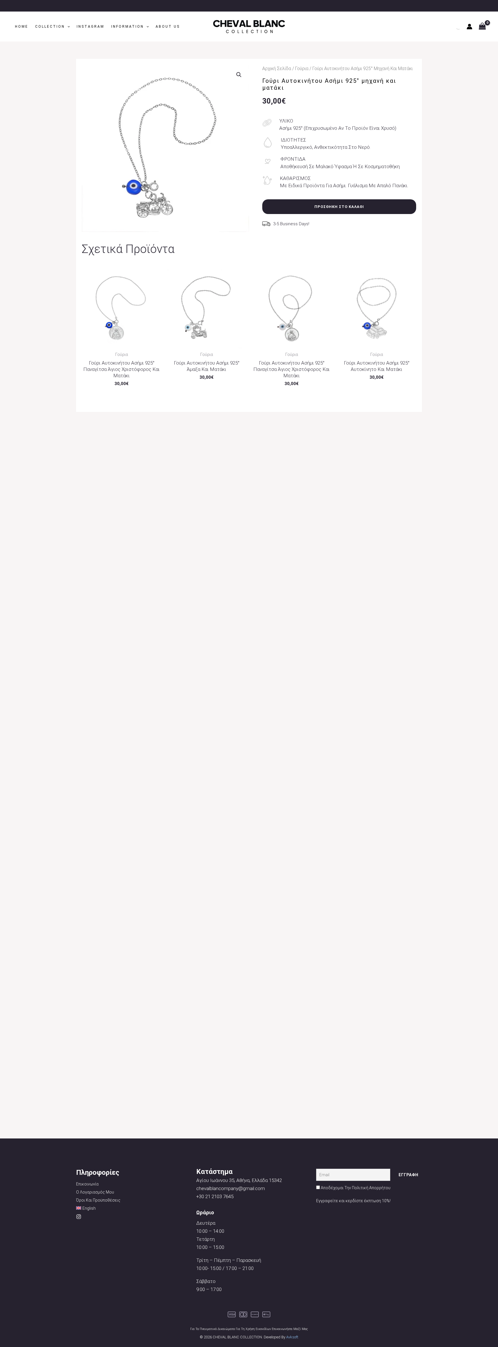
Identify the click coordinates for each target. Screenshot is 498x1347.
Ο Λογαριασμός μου (95, 1192)
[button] (67, 27)
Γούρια (301, 68)
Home (21, 27)
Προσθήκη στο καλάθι (339, 207)
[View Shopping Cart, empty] (482, 26)
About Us (168, 27)
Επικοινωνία (87, 1184)
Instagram (90, 27)
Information (127, 27)
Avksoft (292, 1337)
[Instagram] (78, 1216)
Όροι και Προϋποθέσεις (98, 1200)
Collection (50, 27)
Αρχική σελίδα (276, 68)
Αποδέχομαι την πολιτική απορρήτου (356, 1187)
